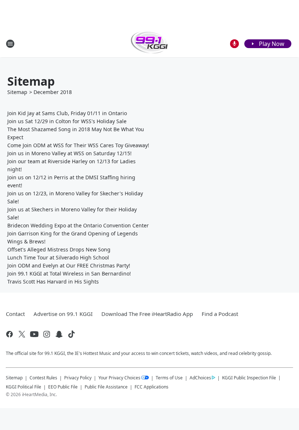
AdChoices (200, 378)
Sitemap (17, 92)
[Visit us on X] (22, 334)
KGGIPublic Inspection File (249, 377)
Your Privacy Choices (119, 378)
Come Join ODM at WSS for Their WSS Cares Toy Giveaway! (78, 145)
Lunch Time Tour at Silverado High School (58, 257)
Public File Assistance (106, 387)
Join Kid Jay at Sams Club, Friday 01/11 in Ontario (67, 113)
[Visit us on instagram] (46, 334)
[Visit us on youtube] (34, 334)
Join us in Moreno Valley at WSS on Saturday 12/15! (69, 153)
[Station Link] (149, 43)
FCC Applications (151, 387)
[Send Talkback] (234, 43)
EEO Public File (63, 387)
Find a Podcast (220, 313)
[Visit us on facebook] (9, 334)
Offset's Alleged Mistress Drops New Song (58, 249)
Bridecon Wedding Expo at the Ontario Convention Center (78, 225)
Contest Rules (43, 378)
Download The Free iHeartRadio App (147, 313)
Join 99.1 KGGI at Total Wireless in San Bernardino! (69, 273)
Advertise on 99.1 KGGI (63, 313)
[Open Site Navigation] (10, 43)
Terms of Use (169, 378)
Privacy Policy (78, 378)
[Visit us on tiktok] (71, 334)
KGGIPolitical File (23, 387)
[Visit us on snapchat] (59, 334)
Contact (15, 313)
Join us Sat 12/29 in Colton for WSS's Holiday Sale (67, 121)
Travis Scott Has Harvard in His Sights (53, 281)
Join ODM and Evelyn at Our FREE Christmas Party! (68, 265)
